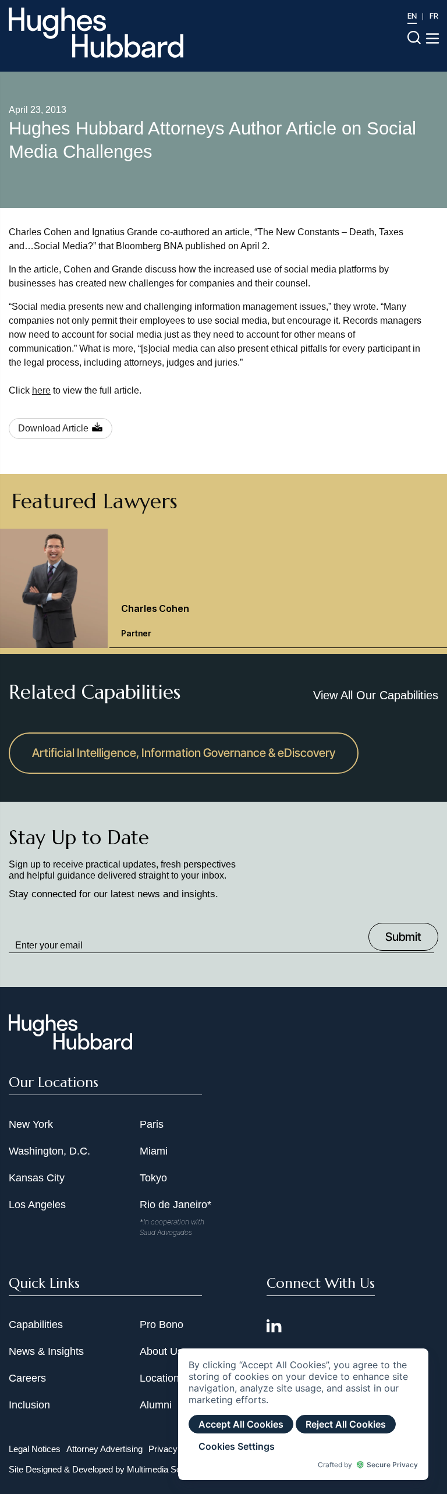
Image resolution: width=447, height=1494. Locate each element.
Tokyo (153, 1178)
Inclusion (29, 1405)
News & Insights (46, 1351)
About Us (161, 1351)
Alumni (156, 1405)
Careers (27, 1378)
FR (434, 15)
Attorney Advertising (104, 1449)
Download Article (53, 428)
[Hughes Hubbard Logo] (96, 33)
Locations (162, 1378)
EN (412, 15)
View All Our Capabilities (375, 695)
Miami (154, 1151)
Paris (152, 1124)
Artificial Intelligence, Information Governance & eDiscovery (183, 753)
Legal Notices (35, 1449)
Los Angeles (37, 1204)
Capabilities (36, 1324)
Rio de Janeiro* (175, 1204)
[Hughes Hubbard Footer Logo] (70, 1046)
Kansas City (37, 1178)
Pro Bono (161, 1324)
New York (31, 1124)
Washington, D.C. (49, 1151)
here (41, 390)
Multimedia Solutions (166, 1469)
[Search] (414, 37)
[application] (303, 1414)
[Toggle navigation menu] (432, 38)
